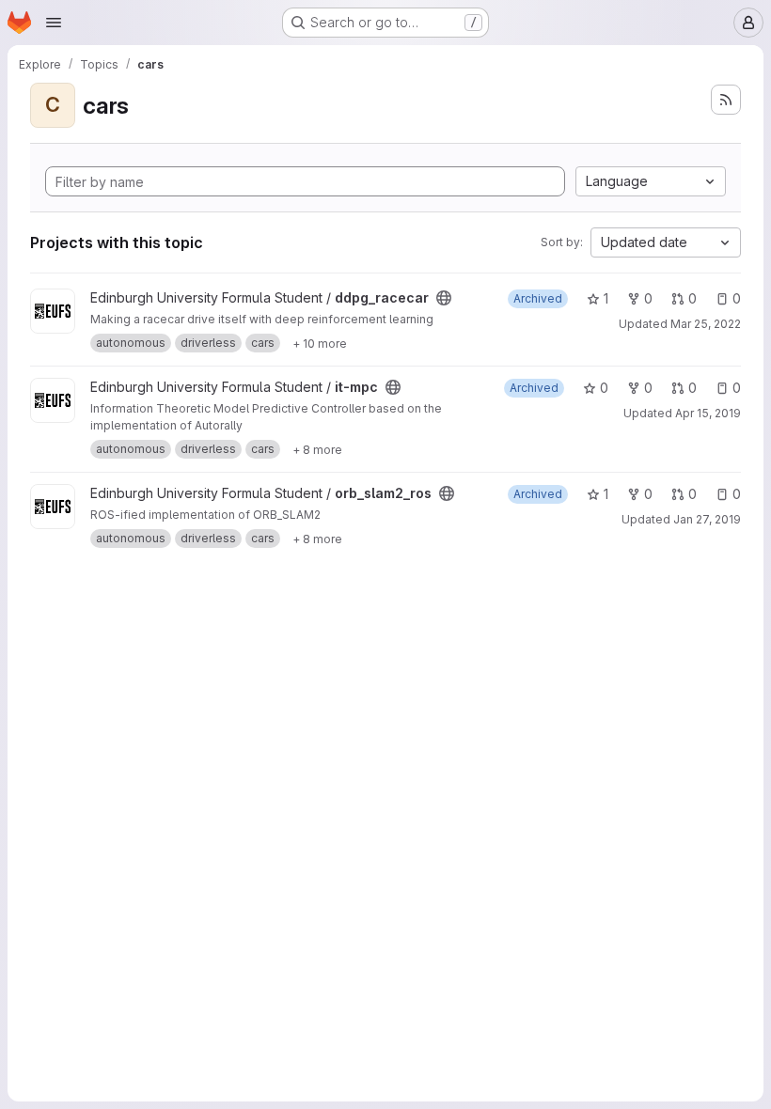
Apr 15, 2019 (708, 413)
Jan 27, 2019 (707, 519)
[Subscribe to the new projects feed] (726, 100)
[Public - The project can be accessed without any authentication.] (443, 297)
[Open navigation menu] (54, 23)
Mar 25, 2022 (705, 324)
